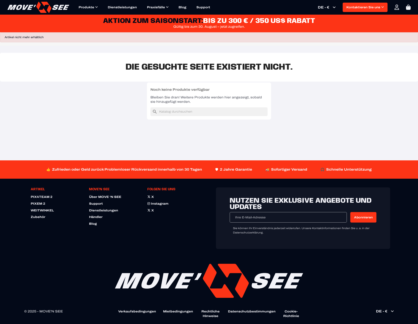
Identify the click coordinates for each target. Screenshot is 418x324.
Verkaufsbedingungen (137, 311)
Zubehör (38, 217)
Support (203, 7)
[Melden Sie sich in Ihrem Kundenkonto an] (396, 7)
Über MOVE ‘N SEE (105, 197)
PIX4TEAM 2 (41, 197)
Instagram (159, 203)
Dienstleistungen (122, 7)
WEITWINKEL (42, 210)
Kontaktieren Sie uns (363, 7)
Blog (182, 7)
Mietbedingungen (178, 311)
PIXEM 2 (38, 203)
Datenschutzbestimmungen (252, 311)
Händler (96, 217)
